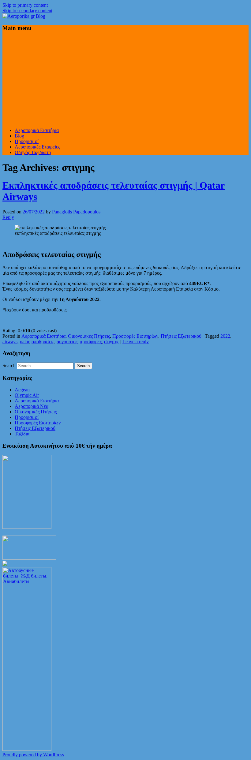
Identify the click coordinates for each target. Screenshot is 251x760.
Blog (19, 135)
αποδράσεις (43, 341)
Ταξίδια (22, 433)
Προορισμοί (27, 141)
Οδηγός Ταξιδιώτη (33, 152)
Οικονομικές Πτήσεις (89, 336)
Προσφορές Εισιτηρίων (135, 336)
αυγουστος (67, 341)
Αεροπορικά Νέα (31, 406)
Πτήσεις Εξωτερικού (181, 336)
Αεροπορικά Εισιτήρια (37, 130)
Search (9, 365)
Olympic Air (27, 395)
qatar (24, 341)
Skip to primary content (25, 5)
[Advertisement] (125, 80)
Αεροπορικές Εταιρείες (37, 146)
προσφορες (91, 341)
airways (9, 341)
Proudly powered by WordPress (33, 754)
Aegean (22, 389)
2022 (225, 336)
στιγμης (111, 341)
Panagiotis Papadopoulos (76, 211)
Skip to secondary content (27, 10)
